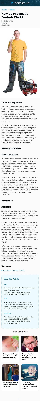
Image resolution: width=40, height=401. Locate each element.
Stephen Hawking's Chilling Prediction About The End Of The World (29, 356)
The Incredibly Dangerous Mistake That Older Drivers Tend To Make (29, 385)
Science (4, 9)
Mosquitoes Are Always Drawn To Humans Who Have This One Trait (10, 356)
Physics (12, 9)
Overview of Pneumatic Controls (14, 270)
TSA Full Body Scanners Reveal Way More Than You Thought (10, 384)
